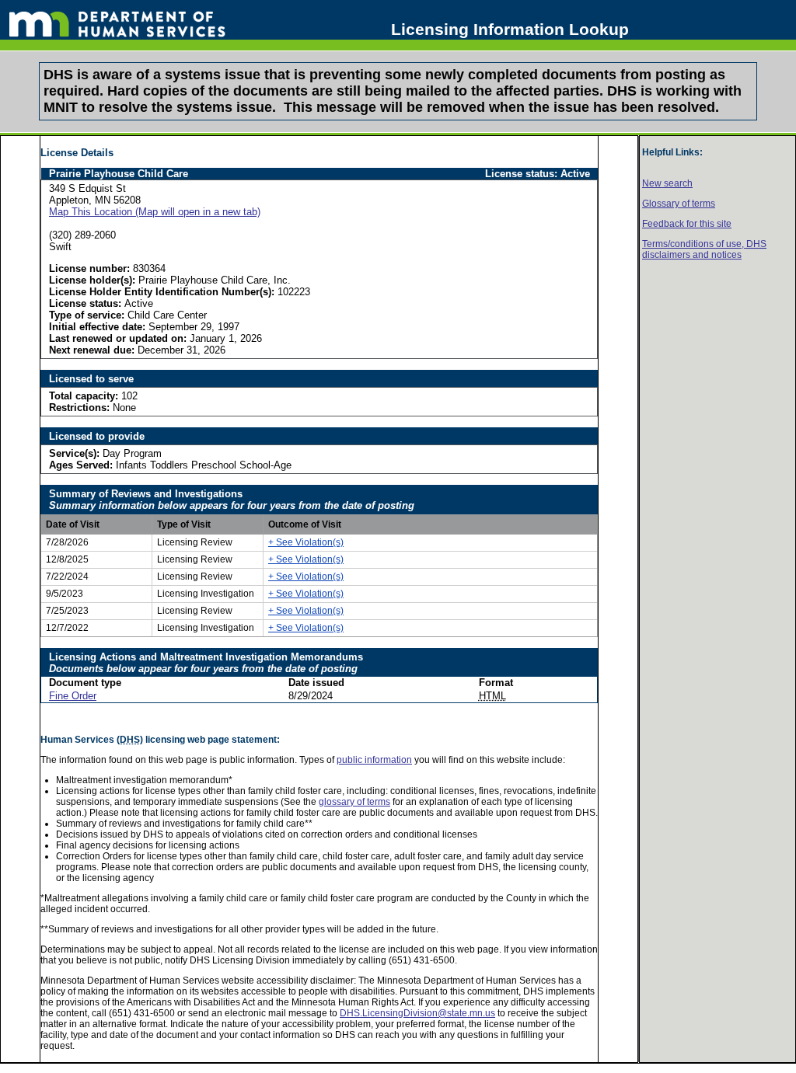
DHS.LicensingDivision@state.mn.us (417, 1013)
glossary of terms (354, 801)
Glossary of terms (678, 203)
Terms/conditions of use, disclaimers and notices (704, 249)
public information (374, 759)
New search (667, 183)
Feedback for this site (686, 223)
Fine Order (72, 696)
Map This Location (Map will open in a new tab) (154, 212)
